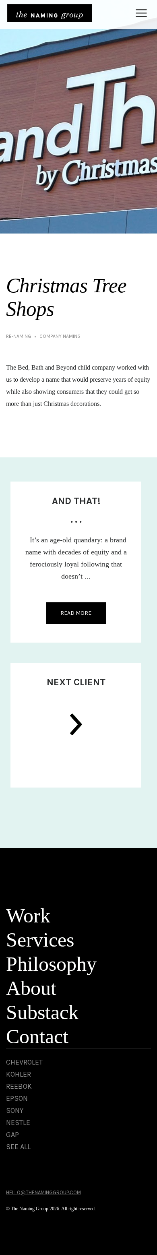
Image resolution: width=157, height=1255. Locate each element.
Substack (42, 1012)
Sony (14, 1110)
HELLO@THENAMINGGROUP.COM (43, 1192)
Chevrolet (24, 1062)
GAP (12, 1134)
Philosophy (51, 964)
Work (28, 915)
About (31, 988)
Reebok (19, 1086)
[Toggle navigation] (141, 13)
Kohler (18, 1074)
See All (18, 1146)
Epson (17, 1098)
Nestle (18, 1122)
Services (40, 939)
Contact (37, 1036)
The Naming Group (49, 13)
